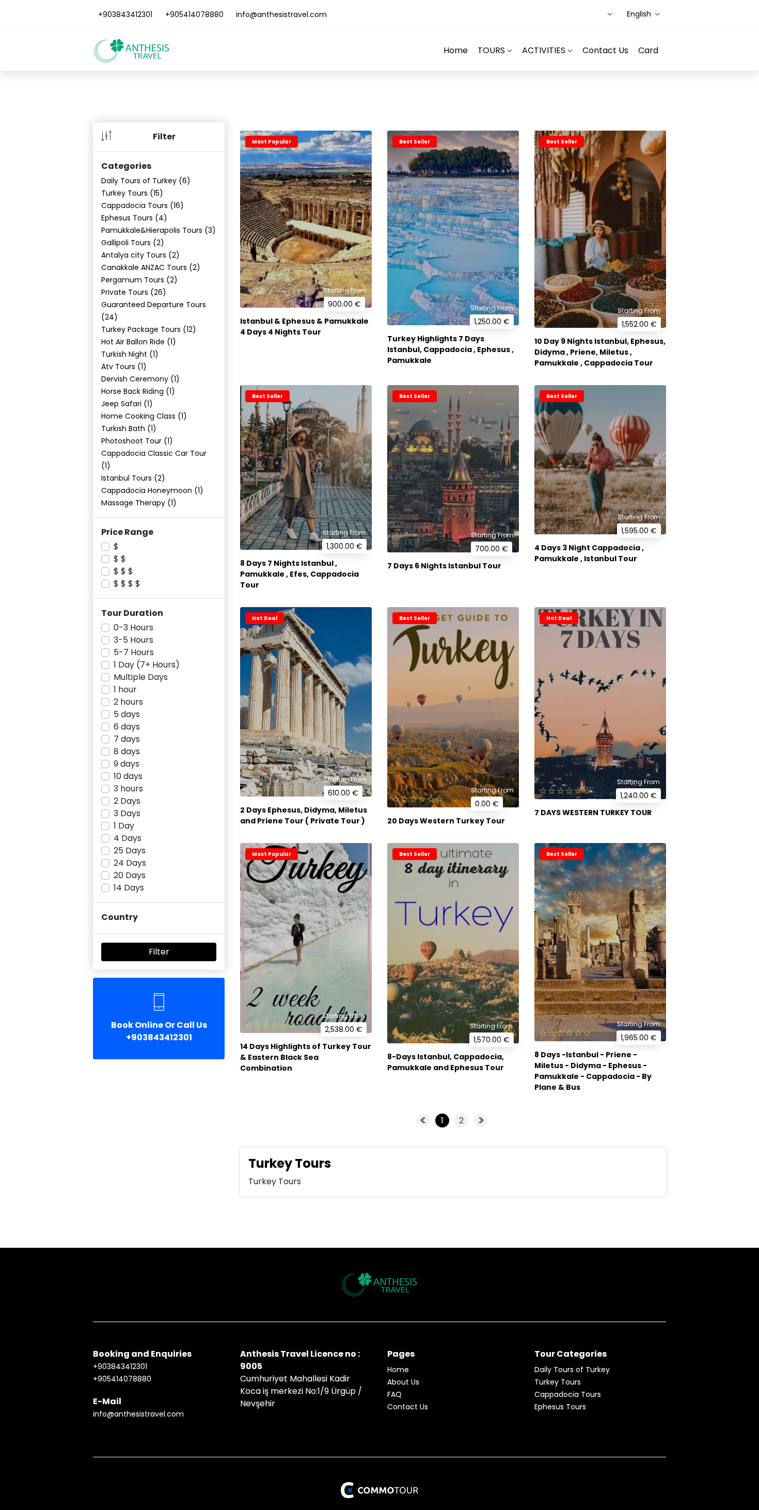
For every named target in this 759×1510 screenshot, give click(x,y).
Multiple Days (141, 677)
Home (456, 50)
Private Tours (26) (133, 292)
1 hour (125, 689)
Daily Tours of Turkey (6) (146, 181)
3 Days (127, 813)
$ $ (120, 559)
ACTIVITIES (544, 50)
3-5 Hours (133, 640)
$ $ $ (123, 571)
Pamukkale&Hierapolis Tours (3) (158, 230)
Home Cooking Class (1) (144, 416)
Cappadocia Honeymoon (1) (152, 490)
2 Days (127, 801)
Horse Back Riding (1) (138, 391)
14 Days (129, 888)
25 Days (130, 850)
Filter (159, 952)
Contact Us (605, 50)
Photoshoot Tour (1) (137, 441)
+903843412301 (125, 14)
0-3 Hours (133, 627)
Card (648, 50)
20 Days (130, 875)
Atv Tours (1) (124, 366)
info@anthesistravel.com (281, 14)
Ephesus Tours (560, 1407)
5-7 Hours (134, 652)
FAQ (394, 1394)
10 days (128, 776)
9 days (126, 764)
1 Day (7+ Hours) (147, 665)
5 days (127, 714)
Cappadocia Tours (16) (142, 205)
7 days (127, 739)
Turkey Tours (557, 1382)
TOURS (492, 50)
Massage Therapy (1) (139, 503)
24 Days (130, 863)
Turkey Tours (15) (132, 193)
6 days (127, 727)
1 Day (124, 826)
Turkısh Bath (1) (128, 428)
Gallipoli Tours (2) (132, 242)
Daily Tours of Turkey (572, 1369)
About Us (403, 1382)
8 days (127, 751)
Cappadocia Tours (567, 1394)
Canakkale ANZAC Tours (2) (150, 267)
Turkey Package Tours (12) (148, 329)
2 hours (128, 702)
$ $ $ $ (127, 584)
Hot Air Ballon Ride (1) (138, 342)
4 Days (127, 838)
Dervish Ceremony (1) (140, 379)
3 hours (128, 788)
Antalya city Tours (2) (140, 255)
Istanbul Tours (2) (133, 478)
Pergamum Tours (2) (139, 280)
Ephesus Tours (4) (134, 218)
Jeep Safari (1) (127, 404)
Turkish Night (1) (130, 354)
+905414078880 (194, 14)
